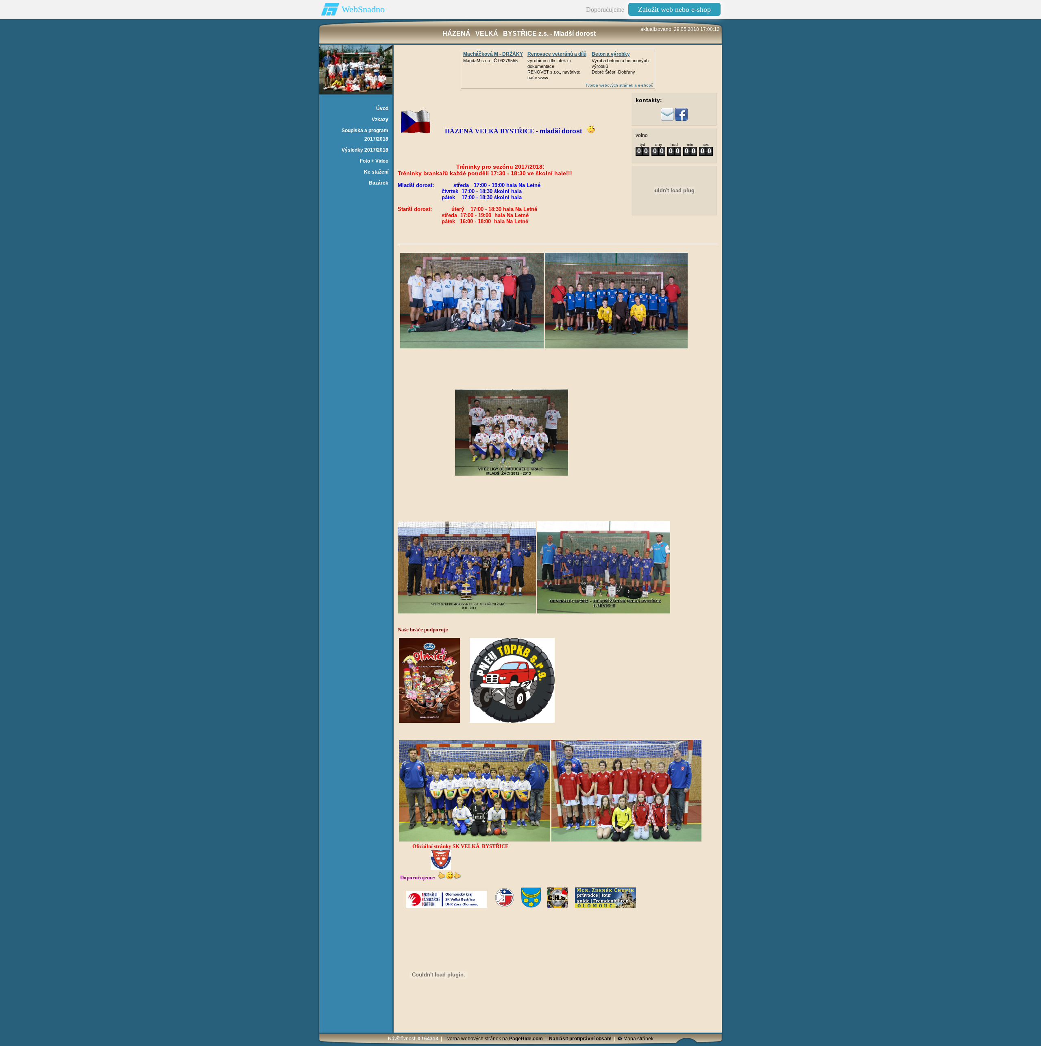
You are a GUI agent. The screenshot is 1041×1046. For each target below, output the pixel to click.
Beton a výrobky (611, 54)
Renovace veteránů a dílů (556, 54)
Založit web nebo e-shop (674, 9)
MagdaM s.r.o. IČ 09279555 (490, 60)
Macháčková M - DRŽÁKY (493, 54)
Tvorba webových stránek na (493, 1039)
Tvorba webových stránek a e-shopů (619, 85)
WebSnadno (363, 9)
